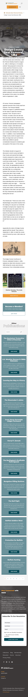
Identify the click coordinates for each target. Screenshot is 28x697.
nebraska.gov (6, 692)
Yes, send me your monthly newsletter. (11, 635)
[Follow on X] (9, 662)
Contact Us (3, 678)
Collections (6, 652)
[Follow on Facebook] (4, 662)
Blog (11, 652)
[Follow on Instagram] (7, 662)
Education (5, 655)
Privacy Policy (6, 657)
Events (12, 655)
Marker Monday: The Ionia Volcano (14, 290)
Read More (14, 351)
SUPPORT (3, 676)
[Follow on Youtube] (12, 662)
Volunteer (18, 655)
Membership (17, 652)
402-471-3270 (4, 673)
